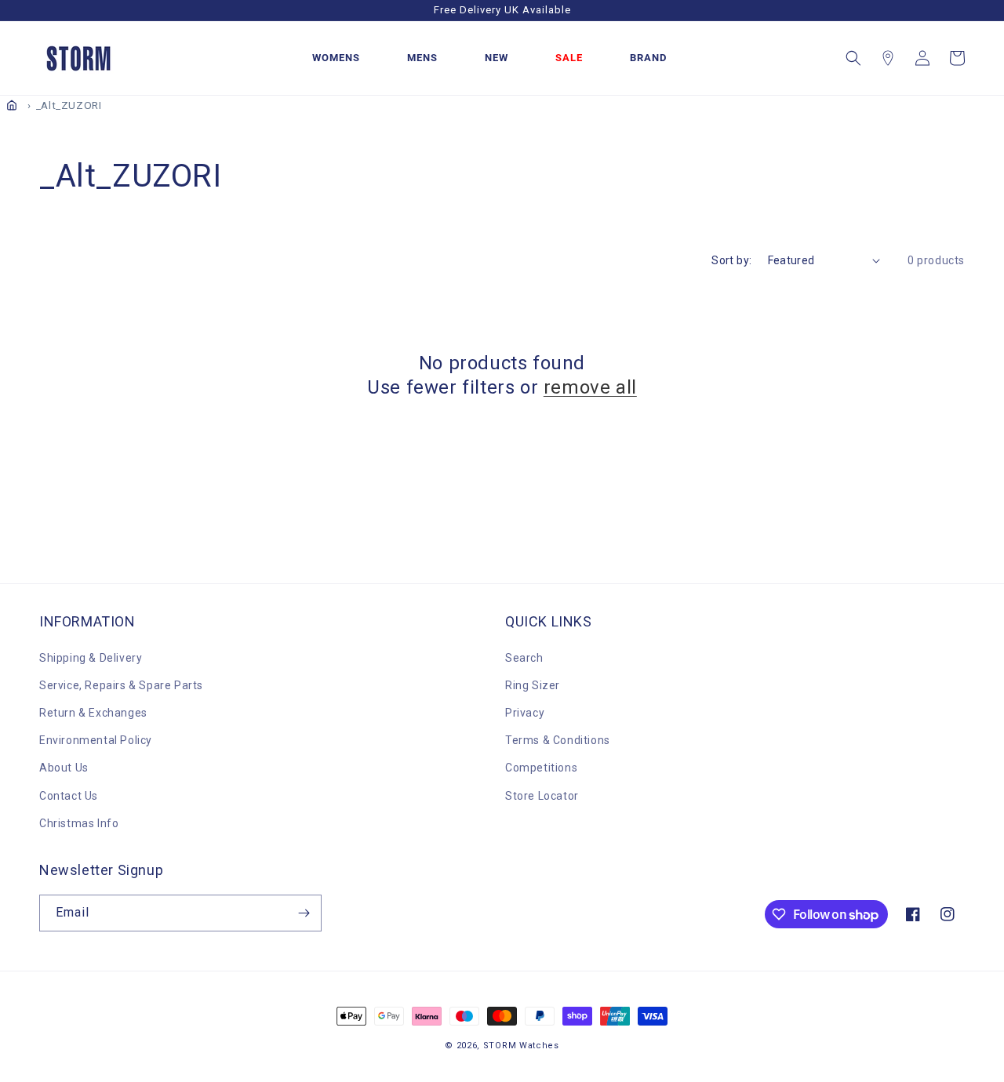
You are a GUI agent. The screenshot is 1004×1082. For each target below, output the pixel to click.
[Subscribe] (303, 913)
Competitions (541, 767)
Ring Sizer (532, 685)
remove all (590, 387)
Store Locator (542, 796)
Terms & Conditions (557, 740)
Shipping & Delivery (90, 658)
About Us (64, 767)
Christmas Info (78, 823)
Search (524, 658)
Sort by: (731, 260)
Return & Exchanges (93, 712)
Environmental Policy (95, 740)
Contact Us (68, 796)
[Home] (11, 105)
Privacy (524, 712)
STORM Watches (521, 1045)
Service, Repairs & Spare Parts (121, 685)
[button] (853, 58)
